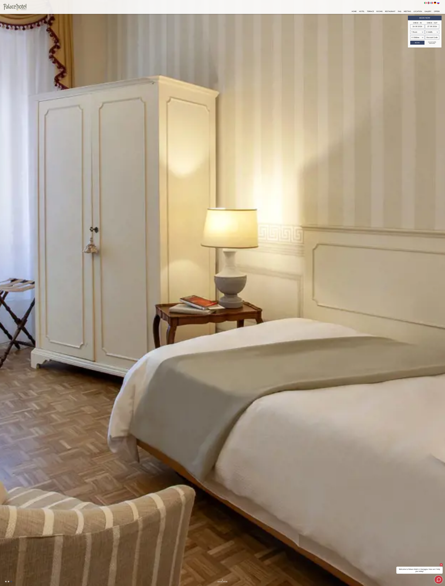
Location (418, 11)
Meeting (407, 11)
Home (354, 11)
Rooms (380, 11)
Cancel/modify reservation (432, 42)
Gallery (427, 11)
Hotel (361, 11)
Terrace (370, 11)
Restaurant (390, 11)
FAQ (399, 11)
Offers (437, 11)
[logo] (14, 7)
